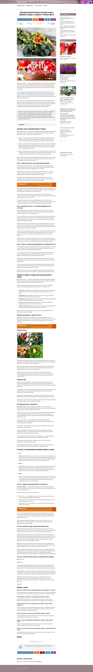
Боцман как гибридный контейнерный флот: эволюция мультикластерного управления (68, 27)
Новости (45, 5)
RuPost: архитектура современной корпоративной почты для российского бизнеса (68, 32)
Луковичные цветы (65, 56)
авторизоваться (38, 661)
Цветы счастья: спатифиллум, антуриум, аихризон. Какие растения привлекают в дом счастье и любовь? (68, 117)
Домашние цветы (21, 5)
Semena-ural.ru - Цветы (25, 1)
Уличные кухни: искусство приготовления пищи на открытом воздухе (67, 18)
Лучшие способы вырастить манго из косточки (66, 131)
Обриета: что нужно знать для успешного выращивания (67, 77)
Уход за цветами (38, 5)
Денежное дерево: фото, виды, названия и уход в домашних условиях (67, 99)
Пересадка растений (66, 152)
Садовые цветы (29, 5)
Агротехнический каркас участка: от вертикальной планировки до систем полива (67, 23)
